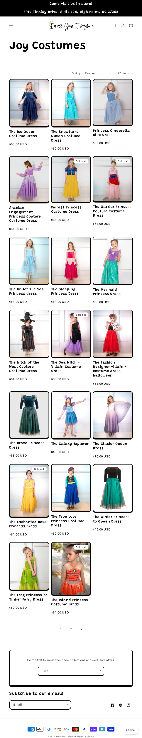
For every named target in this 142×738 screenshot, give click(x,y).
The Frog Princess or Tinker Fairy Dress (28, 597)
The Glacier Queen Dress (110, 446)
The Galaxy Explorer (70, 444)
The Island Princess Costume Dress (69, 602)
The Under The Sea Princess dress (26, 292)
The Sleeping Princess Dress (65, 292)
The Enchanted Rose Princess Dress (28, 524)
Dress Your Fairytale (65, 736)
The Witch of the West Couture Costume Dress (24, 367)
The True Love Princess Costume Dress (67, 521)
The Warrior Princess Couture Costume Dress (112, 211)
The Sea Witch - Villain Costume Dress (66, 367)
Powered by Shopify (84, 736)
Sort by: (76, 73)
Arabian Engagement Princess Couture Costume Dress (25, 214)
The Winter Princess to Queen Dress (111, 519)
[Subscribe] (100, 671)
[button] (11, 25)
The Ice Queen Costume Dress (23, 134)
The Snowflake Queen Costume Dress (66, 136)
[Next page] (81, 629)
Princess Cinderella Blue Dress (111, 133)
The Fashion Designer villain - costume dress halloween (109, 369)
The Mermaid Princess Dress (107, 292)
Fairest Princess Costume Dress (66, 210)
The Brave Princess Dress (27, 445)
